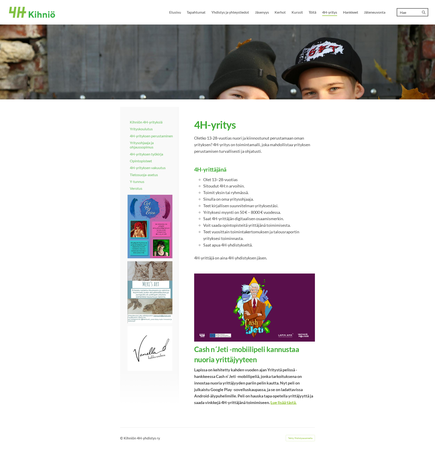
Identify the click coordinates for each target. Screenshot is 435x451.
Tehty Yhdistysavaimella (300, 438)
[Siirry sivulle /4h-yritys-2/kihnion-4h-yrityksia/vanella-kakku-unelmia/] (150, 348)
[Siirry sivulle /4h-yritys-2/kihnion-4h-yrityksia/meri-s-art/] (150, 292)
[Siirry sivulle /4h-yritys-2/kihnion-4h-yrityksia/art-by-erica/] (150, 226)
